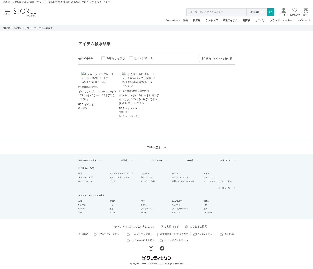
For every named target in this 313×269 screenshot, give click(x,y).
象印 (112, 209)
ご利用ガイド (224, 160)
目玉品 (197, 20)
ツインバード (147, 209)
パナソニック (84, 213)
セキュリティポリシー (143, 234)
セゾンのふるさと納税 (143, 240)
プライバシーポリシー (110, 234)
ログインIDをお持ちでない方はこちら (133, 226)
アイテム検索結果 (43, 28)
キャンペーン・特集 (177, 20)
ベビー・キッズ (85, 181)
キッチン (145, 173)
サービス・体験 (148, 181)
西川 (205, 209)
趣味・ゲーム (147, 177)
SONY (112, 213)
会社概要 (229, 234)
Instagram (151, 248)
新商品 (246, 20)
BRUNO (176, 213)
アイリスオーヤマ (180, 209)
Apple (81, 201)
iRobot (144, 213)
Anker (143, 201)
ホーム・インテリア (181, 177)
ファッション (209, 177)
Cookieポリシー (206, 234)
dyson (112, 201)
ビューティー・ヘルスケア (122, 173)
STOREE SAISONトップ (16, 28)
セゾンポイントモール (176, 240)
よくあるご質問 (198, 226)
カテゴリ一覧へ (225, 188)
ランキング (211, 20)
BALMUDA (177, 201)
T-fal (205, 205)
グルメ (175, 173)
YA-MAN (176, 205)
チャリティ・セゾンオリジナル (217, 181)
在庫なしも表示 (115, 58)
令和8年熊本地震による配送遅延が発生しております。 (80, 1)
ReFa (206, 201)
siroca (144, 205)
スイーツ (207, 173)
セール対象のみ (143, 58)
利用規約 (84, 234)
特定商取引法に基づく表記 (174, 234)
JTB (111, 205)
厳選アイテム (230, 20)
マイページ (303, 20)
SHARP (81, 209)
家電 (80, 173)
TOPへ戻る (154, 147)
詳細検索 (255, 12)
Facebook (162, 248)
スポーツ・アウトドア (120, 177)
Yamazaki (208, 213)
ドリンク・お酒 (85, 177)
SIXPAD (82, 205)
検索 (270, 12)
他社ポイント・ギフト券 (183, 181)
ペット (113, 181)
